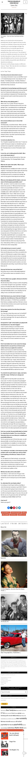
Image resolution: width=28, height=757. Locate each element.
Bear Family (9, 710)
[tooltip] (8, 508)
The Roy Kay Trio (5, 621)
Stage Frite (12, 741)
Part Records (10, 724)
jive (8, 718)
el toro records (8, 713)
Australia (4, 710)
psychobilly (13, 514)
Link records (13, 718)
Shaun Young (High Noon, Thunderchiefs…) (11, 652)
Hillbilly (14, 715)
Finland (12, 713)
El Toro (3, 713)
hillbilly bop (18, 715)
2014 (1, 710)
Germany (3, 715)
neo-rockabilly (6, 512)
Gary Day (22, 713)
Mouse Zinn (3, 527)
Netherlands (13, 721)
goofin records (8, 715)
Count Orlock (24, 710)
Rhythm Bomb (19, 728)
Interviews (14, 7)
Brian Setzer (19, 710)
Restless (5, 727)
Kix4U (10, 718)
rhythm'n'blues (11, 728)
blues (15, 710)
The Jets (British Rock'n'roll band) (14, 734)
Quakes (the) (22, 514)
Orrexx (24, 512)
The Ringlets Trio (14, 750)
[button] (25, 2)
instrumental (3, 718)
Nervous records (16, 512)
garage (19, 713)
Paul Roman (5, 514)
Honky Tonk (23, 715)
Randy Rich (3, 558)
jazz (6, 718)
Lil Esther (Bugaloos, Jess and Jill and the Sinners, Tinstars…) (12, 589)
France (16, 713)
